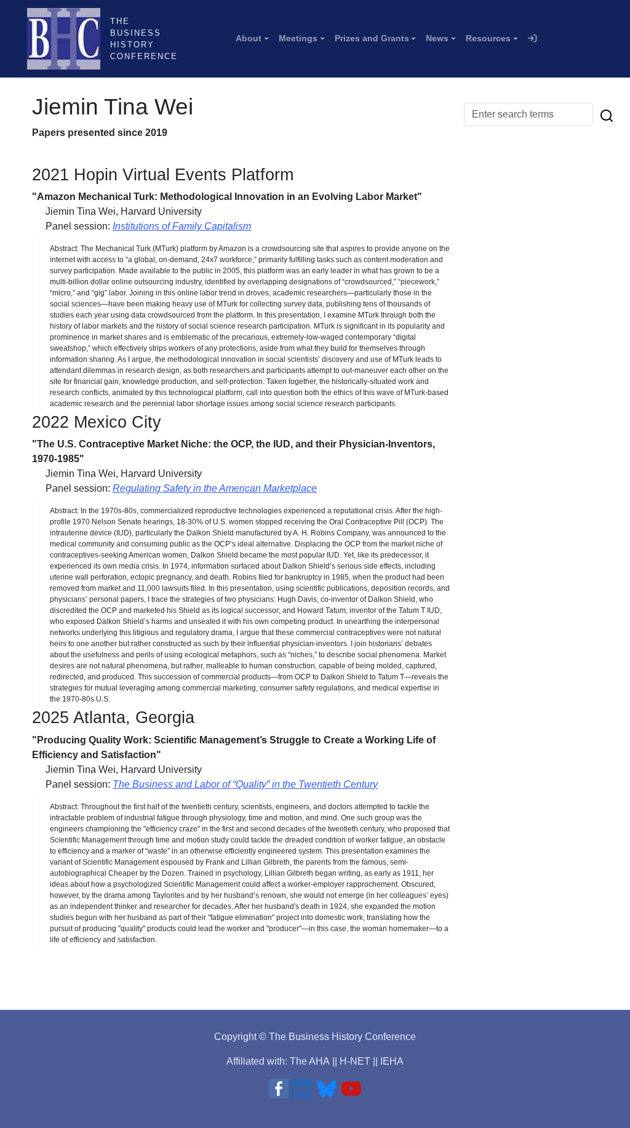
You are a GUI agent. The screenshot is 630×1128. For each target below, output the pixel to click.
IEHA (392, 1061)
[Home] (68, 39)
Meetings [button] (298, 38)
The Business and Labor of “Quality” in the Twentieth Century (245, 784)
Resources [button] (488, 38)
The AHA (310, 1061)
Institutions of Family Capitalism (182, 226)
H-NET (355, 1061)
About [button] (248, 38)
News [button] (437, 38)
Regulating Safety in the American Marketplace (215, 488)
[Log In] (532, 38)
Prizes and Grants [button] (372, 38)
